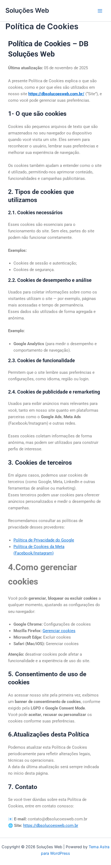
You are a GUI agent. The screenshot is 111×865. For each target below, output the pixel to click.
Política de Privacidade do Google (43, 540)
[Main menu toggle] (100, 10)
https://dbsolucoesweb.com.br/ (56, 93)
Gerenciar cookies (59, 630)
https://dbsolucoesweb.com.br (50, 825)
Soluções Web (27, 10)
